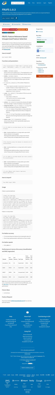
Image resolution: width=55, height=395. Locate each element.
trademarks (40, 356)
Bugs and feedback (44, 319)
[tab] (6, 24)
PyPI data (39, 37)
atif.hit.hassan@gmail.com (17, 301)
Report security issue (27, 336)
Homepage (40, 31)
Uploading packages (10, 321)
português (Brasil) (22, 374)
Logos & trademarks (27, 325)
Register (50, 3)
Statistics (27, 323)
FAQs (11, 327)
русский (52, 374)
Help (29, 3)
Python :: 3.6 (41, 70)
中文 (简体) (42, 374)
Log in (44, 3)
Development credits (43, 327)
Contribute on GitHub (44, 321)
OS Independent (42, 65)
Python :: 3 (40, 69)
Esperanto (28, 376)
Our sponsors (27, 327)
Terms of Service (27, 334)
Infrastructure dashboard (27, 321)
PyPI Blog (27, 319)
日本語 (16, 374)
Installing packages (10, 319)
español (8, 374)
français (12, 374)
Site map (27, 361)
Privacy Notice (27, 340)
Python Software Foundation (27, 357)
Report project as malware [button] (45, 76)
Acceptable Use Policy (27, 341)
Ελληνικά (33, 374)
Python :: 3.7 (41, 72)
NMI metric (6, 284)
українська (29, 374)
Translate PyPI (44, 323)
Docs (33, 3)
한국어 (32, 376)
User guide (10, 323)
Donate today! (27, 354)
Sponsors (39, 3)
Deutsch (37, 374)
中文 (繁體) (48, 374)
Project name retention (10, 325)
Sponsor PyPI (44, 325)
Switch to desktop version (27, 367)
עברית (24, 376)
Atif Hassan (42, 57)
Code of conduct (27, 338)
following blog (7, 49)
